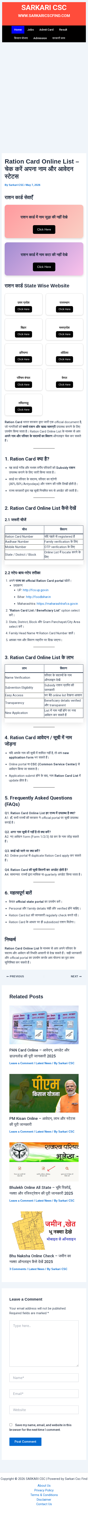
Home (18, 29)
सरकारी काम (58, 38)
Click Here (44, 229)
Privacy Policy (44, 1490)
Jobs (30, 29)
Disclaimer (44, 1500)
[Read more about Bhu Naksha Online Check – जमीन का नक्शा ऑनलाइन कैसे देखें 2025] (43, 1230)
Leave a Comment (21, 1063)
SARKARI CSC (44, 7)
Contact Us (44, 1504)
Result (63, 29)
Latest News (43, 1063)
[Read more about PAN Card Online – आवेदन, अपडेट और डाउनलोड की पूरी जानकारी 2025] (43, 1025)
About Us (44, 1486)
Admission (40, 38)
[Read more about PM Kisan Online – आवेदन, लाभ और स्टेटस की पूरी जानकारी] (43, 1093)
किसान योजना (21, 38)
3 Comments (17, 1269)
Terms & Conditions (44, 1495)
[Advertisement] (44, 95)
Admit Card (46, 29)
